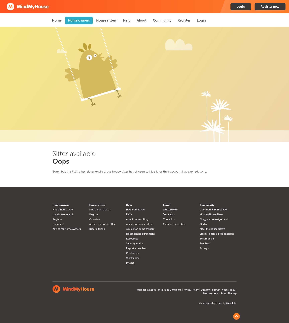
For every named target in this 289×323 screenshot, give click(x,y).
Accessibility (228, 289)
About (142, 20)
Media (203, 224)
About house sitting (137, 219)
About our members (174, 224)
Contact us (132, 253)
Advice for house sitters (102, 224)
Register (184, 20)
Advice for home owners (67, 228)
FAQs (129, 214)
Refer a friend (97, 228)
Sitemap (232, 293)
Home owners (79, 20)
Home (57, 20)
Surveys (204, 248)
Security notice (134, 243)
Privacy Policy (191, 289)
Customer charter (210, 289)
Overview (58, 224)
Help (126, 20)
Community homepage (213, 209)
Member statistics (146, 289)
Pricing (130, 262)
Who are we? (170, 209)
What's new (132, 258)
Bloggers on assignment (214, 219)
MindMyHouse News (211, 214)
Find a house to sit (99, 209)
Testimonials (207, 238)
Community (162, 20)
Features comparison (214, 293)
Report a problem (136, 248)
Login (241, 7)
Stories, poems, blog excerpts (217, 233)
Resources (132, 238)
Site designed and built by (217, 303)
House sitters (106, 20)
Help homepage (135, 209)
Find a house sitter (63, 209)
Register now (270, 7)
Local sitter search (63, 214)
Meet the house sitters (212, 228)
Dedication (169, 214)
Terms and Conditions (169, 289)
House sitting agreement (140, 233)
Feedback (205, 243)
